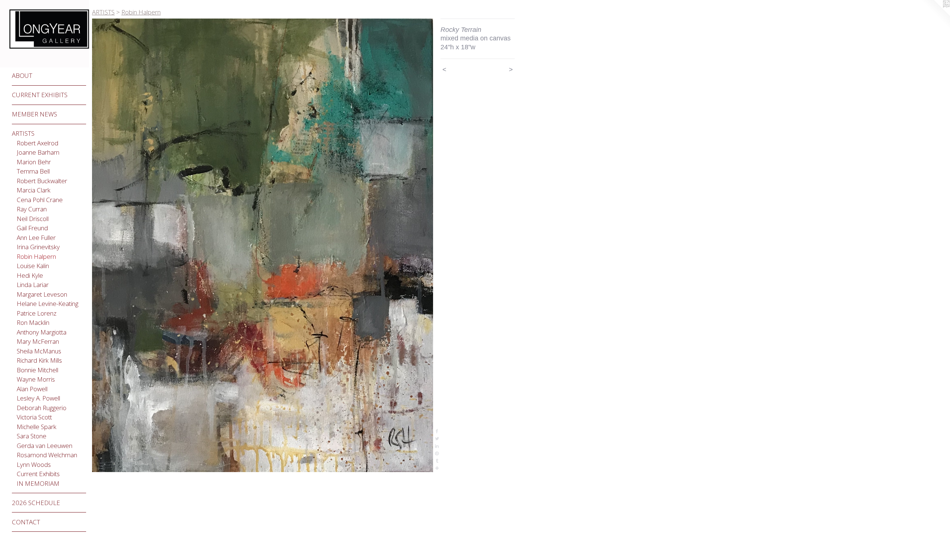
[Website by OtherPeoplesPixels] (935, 15)
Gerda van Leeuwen (44, 445)
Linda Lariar (33, 284)
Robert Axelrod (37, 143)
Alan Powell (32, 389)
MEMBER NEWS (34, 114)
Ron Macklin (33, 322)
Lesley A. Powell (38, 398)
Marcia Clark (33, 190)
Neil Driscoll (33, 218)
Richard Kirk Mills (39, 360)
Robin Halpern (36, 256)
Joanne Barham (38, 152)
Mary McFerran (38, 341)
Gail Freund (32, 228)
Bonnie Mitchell (37, 370)
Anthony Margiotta (41, 332)
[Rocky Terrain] (262, 245)
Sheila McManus (39, 351)
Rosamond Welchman (47, 455)
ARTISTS (23, 133)
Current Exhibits (38, 473)
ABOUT (22, 75)
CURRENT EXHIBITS (40, 94)
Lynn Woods (34, 464)
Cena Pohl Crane (40, 199)
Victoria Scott (34, 417)
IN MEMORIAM (38, 483)
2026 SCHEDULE (36, 502)
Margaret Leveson (42, 294)
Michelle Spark (36, 426)
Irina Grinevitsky (38, 247)
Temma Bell (33, 171)
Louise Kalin (33, 265)
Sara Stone (31, 436)
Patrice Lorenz (36, 313)
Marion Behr (34, 162)
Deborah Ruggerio (41, 407)
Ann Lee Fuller (36, 237)
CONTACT (26, 522)
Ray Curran (32, 209)
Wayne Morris (36, 379)
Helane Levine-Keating (47, 303)
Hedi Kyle (30, 275)
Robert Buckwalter (42, 181)
